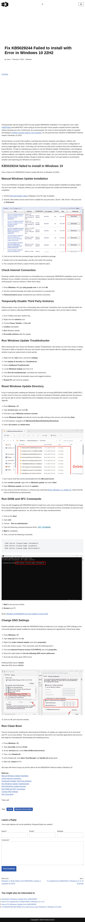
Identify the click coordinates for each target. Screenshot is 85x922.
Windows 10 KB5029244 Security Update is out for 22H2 (27, 614)
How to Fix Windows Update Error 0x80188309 (19, 904)
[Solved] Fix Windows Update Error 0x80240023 (19, 899)
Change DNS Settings (10, 792)
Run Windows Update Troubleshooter (15, 784)
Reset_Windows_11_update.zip (59, 490)
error (10, 809)
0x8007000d (6, 127)
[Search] (42, 4)
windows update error (23, 809)
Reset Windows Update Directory (14, 786)
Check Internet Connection (11, 778)
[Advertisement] (42, 30)
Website (60, 831)
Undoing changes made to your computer (26, 133)
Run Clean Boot (7, 794)
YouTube (5, 74)
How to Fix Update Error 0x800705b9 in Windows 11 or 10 (23, 902)
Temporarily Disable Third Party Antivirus (17, 781)
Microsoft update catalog (19, 196)
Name (4, 831)
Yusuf (8, 59)
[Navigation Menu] (81, 4)
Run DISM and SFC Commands (13, 789)
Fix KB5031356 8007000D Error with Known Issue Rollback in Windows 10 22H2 (31, 907)
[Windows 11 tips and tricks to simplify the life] (5, 4)
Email (32, 831)
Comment (6, 840)
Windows (29, 59)
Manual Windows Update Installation (15, 776)
